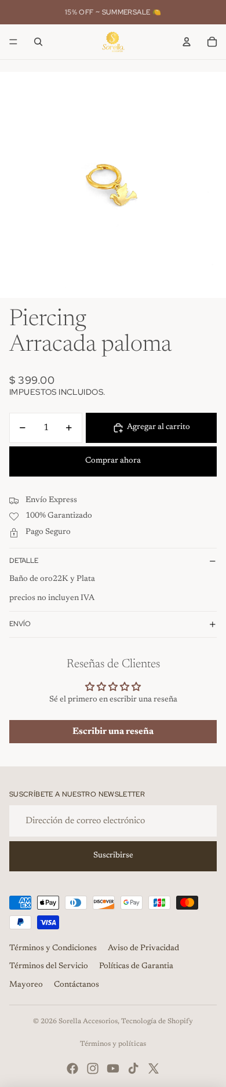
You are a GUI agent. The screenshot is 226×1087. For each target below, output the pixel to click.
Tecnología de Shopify (157, 1021)
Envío (20, 623)
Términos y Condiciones (53, 948)
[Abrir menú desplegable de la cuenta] (186, 41)
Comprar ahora (113, 461)
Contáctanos (76, 985)
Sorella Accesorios (88, 1021)
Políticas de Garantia (136, 966)
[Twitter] (154, 1068)
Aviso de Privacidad (143, 948)
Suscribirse (113, 856)
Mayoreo (26, 985)
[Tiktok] (133, 1068)
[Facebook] (72, 1068)
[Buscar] (38, 41)
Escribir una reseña (113, 731)
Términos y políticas (113, 1044)
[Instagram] (93, 1068)
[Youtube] (113, 1068)
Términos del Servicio (48, 966)
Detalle (23, 560)
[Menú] (13, 41)
